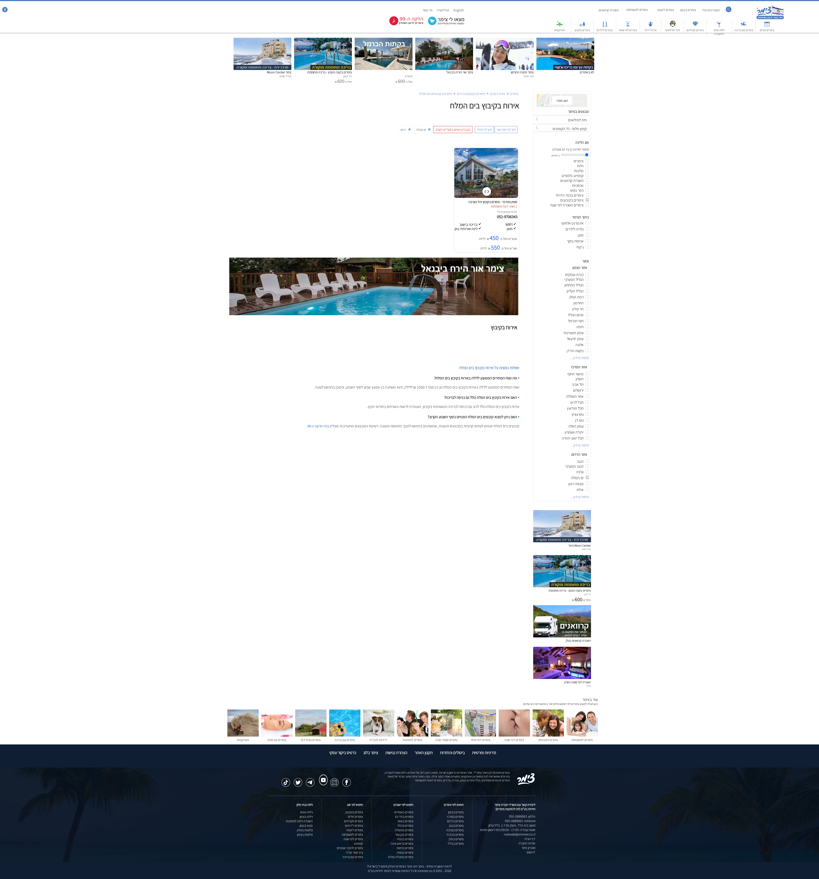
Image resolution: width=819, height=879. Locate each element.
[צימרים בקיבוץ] (582, 26)
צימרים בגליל (456, 843)
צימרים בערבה (455, 830)
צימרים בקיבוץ (582, 30)
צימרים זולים (355, 816)
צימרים (514, 93)
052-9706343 (507, 216)
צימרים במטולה (404, 830)
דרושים (531, 852)
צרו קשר (428, 10)
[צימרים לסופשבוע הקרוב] (403, 24)
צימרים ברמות (404, 848)
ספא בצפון (306, 825)
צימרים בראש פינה (402, 843)
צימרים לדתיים (605, 30)
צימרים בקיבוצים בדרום (471, 93)
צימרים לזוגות (665, 10)
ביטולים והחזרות (452, 752)
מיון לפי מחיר (484, 129)
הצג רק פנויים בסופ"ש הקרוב (452, 129)
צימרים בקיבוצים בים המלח (435, 93)
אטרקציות (559, 30)
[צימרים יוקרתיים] (695, 26)
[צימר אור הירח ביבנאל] (444, 40)
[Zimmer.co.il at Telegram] (310, 780)
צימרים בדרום (455, 821)
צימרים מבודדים (311, 740)
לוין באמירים (587, 72)
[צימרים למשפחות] (582, 735)
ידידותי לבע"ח (378, 740)
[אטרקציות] (559, 26)
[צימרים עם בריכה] (744, 26)
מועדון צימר (528, 848)
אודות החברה (526, 843)
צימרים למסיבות (412, 740)
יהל (499, 212)
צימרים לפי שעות (628, 30)
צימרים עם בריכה (743, 30)
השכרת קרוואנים (609, 10)
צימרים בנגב (456, 825)
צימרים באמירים (403, 812)
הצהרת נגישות (396, 752)
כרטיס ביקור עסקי (342, 752)
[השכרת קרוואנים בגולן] (562, 636)
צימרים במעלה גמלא (400, 857)
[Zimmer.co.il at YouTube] (322, 776)
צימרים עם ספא (276, 740)
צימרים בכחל (405, 825)
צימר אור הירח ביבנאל (459, 72)
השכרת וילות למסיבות (299, 821)
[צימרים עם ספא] (277, 735)
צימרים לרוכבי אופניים (350, 848)
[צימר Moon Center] (262, 40)
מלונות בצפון (305, 834)
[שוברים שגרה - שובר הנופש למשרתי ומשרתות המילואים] (672, 26)
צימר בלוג (370, 752)
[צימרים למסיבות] (412, 735)
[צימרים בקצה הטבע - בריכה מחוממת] (323, 40)
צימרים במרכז (455, 816)
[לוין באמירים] (565, 40)
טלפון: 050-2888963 (522, 816)
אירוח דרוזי (651, 30)
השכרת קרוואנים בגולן (578, 640)
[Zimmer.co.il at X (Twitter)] (298, 780)
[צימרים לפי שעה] (514, 735)
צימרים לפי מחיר (480, 740)
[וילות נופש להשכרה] (719, 26)
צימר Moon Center (279, 72)
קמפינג (358, 843)
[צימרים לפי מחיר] (480, 735)
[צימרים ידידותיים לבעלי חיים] (378, 735)
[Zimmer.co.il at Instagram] (334, 780)
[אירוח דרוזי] (650, 26)
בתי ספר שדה (354, 852)
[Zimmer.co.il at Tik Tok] (286, 780)
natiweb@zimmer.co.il (519, 834)
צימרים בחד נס (404, 816)
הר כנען (587, 594)
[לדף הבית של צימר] (770, 18)
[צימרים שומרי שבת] (446, 735)
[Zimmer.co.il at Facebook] (346, 780)
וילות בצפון (306, 816)
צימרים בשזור (405, 821)
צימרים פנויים (767, 30)
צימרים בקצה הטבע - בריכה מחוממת (329, 72)
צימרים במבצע (354, 812)
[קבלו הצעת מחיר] (443, 24)
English (458, 10)
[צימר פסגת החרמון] (505, 40)
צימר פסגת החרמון (522, 72)
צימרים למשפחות (637, 9)
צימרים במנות (405, 852)
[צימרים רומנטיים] (548, 735)
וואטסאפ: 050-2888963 (520, 821)
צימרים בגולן (456, 839)
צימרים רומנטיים (548, 740)
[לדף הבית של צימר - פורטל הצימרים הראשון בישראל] (526, 784)
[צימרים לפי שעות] (628, 26)
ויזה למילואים (672, 30)
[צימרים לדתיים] (605, 26)
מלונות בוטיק (305, 830)
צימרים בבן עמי (404, 834)
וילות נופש (306, 812)
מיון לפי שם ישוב (506, 129)
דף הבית (529, 839)
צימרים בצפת (405, 839)
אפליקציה (443, 10)
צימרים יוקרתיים (695, 30)
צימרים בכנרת (455, 834)
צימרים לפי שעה (514, 740)
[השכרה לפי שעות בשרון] (562, 678)
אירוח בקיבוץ (497, 93)
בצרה (588, 685)
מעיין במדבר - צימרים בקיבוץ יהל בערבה (493, 202)
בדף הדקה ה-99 (318, 426)
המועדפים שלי (711, 10)
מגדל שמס (586, 549)
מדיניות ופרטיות (484, 752)
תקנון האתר (424, 752)
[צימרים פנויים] (767, 26)
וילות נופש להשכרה (719, 32)
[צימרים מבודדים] (311, 735)
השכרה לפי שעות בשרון (577, 682)
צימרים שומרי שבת (446, 740)
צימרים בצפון (688, 10)
